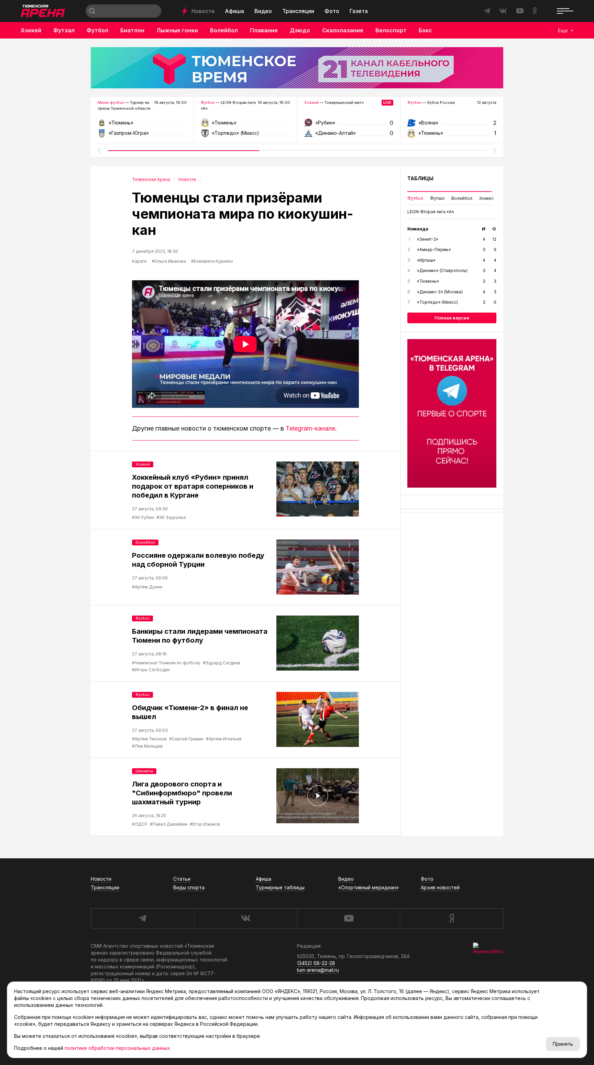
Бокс (425, 30)
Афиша (234, 11)
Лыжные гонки (177, 30)
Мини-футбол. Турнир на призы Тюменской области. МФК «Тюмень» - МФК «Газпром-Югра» (142, 125)
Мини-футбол (111, 102)
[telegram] (142, 918)
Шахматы (144, 771)
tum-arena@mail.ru (318, 970)
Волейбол (224, 30)
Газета (359, 11)
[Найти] (92, 11)
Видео (263, 11)
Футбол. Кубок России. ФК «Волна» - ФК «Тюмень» (451, 125)
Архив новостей (440, 887)
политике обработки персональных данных (117, 1048)
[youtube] (348, 918)
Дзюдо (300, 30)
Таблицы (420, 178)
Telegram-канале (310, 428)
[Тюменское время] (297, 67)
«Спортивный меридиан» (368, 887)
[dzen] (451, 918)
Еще (563, 30)
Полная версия (451, 317)
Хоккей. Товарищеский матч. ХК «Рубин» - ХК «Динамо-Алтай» (348, 125)
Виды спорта (189, 887)
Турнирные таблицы (280, 887)
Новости (202, 11)
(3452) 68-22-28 (316, 963)
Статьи (181, 879)
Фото (331, 11)
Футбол (97, 30)
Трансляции (298, 11)
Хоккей (31, 30)
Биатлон (132, 30)
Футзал (64, 30)
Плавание (264, 30)
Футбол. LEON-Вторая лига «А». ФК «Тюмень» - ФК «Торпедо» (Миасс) (245, 125)
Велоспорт (391, 30)
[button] (99, 150)
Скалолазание (342, 30)
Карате (139, 261)
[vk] (245, 918)
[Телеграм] (451, 413)
